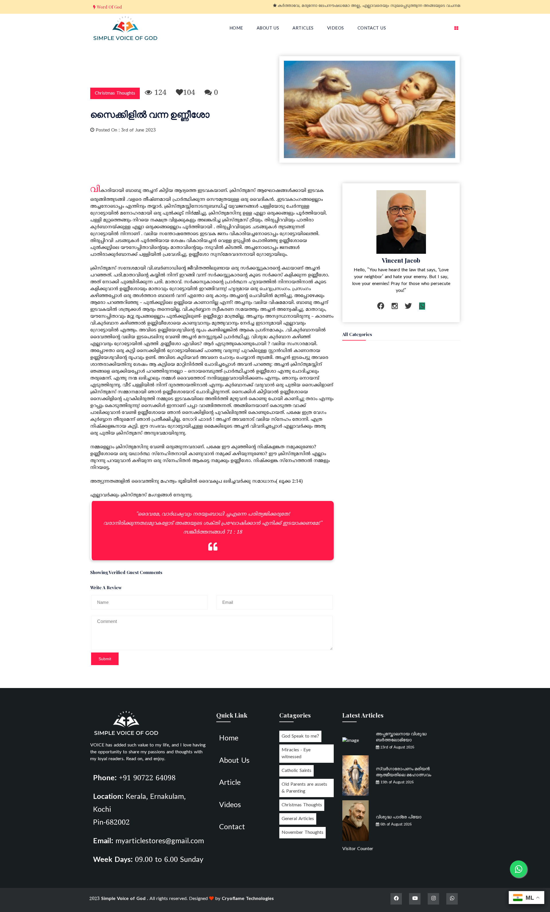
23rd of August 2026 (396, 747)
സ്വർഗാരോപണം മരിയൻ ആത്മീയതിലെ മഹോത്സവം (403, 771)
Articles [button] (303, 28)
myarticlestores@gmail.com (159, 841)
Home (236, 28)
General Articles (298, 819)
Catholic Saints (296, 771)
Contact (232, 827)
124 (159, 93)
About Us (268, 28)
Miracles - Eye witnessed (296, 753)
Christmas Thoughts (115, 93)
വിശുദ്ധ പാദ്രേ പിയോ (398, 816)
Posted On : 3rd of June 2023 (125, 130)
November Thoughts (302, 833)
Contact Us (372, 28)
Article (230, 783)
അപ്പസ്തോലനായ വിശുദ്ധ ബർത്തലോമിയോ (401, 736)
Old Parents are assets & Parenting (304, 788)
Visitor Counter (357, 849)
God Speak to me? (300, 736)
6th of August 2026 (395, 824)
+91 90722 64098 (147, 778)
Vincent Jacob (401, 260)
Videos (335, 28)
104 (189, 93)
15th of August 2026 (396, 782)
